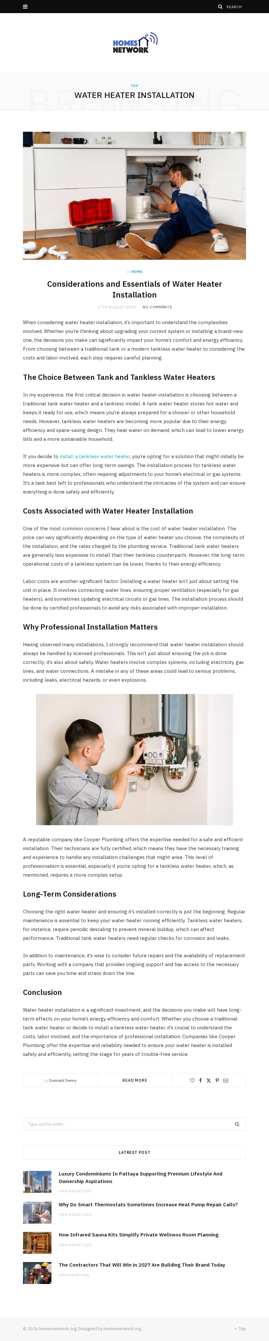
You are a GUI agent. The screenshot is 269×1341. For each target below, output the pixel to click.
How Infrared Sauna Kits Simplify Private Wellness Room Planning (138, 1235)
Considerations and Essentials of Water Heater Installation (134, 289)
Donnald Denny (62, 1080)
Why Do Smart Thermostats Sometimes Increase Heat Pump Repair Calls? (148, 1204)
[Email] (225, 1080)
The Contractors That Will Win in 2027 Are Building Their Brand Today (142, 1265)
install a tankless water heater (95, 456)
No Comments (157, 307)
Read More (134, 1080)
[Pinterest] (217, 1080)
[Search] (220, 6)
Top (242, 1328)
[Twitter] (208, 1080)
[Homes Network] (134, 43)
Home (137, 271)
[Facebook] (200, 1080)
